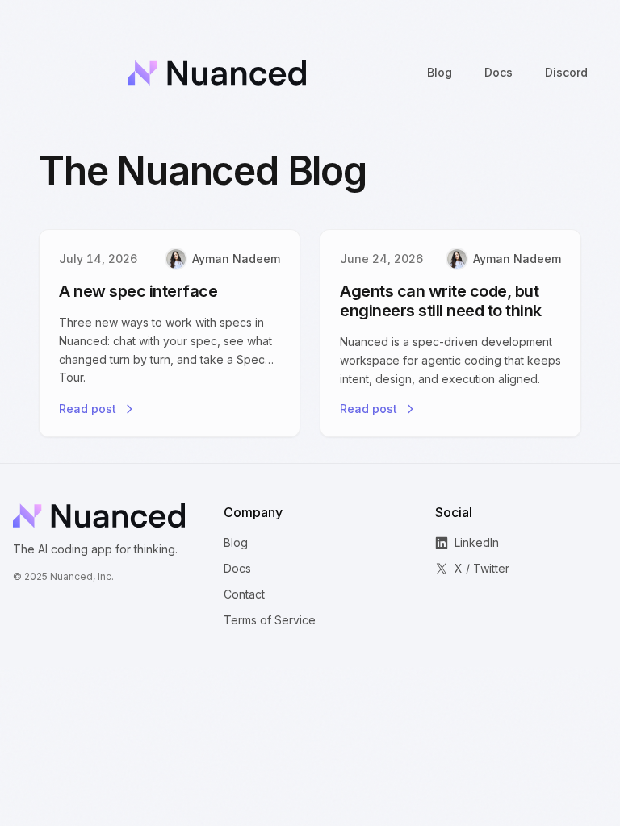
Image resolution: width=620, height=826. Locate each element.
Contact (244, 594)
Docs (237, 568)
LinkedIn (477, 542)
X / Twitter (482, 568)
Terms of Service (270, 620)
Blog (236, 542)
